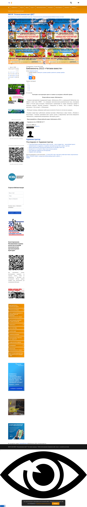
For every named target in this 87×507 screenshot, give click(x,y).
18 (10, 75)
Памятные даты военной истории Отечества (15, 320)
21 (15, 75)
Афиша (27, 7)
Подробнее (11, 31)
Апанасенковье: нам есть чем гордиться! (15, 338)
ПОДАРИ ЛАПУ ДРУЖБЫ (35, 152)
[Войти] (78, 2)
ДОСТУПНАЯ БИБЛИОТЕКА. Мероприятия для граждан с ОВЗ (16, 354)
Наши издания (59, 7)
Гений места (12, 324)
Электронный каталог (41, 7)
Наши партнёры (13, 328)
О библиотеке (14, 7)
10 (8, 73)
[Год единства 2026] (16, 227)
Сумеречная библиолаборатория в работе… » (50, 156)
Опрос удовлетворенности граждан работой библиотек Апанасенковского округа (16, 314)
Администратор (34, 71)
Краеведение (12, 345)
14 (15, 73)
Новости (22, 7)
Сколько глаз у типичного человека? (14, 206)
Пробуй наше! (12, 331)
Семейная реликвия (14, 334)
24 (8, 77)
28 (15, 77)
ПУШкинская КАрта (14, 309)
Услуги (32, 7)
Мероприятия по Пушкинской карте (16, 11)
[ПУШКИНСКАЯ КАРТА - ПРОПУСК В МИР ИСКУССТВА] (16, 99)
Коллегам (67, 7)
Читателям (50, 7)
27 (13, 77)
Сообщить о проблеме (16, 388)
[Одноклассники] (33, 77)
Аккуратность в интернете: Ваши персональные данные (43, 149)
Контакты (74, 7)
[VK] (9, 3)
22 (16, 75)
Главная (21, 443)
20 (13, 75)
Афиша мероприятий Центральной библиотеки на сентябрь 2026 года (46, 147)
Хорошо (55, 503)
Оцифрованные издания (15, 342)
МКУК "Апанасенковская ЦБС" (21, 14)
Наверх (28, 157)
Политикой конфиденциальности (43, 503)
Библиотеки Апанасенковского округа (15, 349)
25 (10, 77)
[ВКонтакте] (30, 77)
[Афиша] (16, 89)
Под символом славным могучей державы (40, 150)
